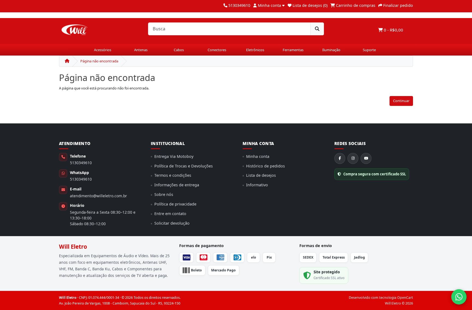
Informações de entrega (176, 184)
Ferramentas (293, 49)
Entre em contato (170, 213)
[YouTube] (366, 158)
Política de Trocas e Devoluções (183, 166)
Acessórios (102, 49)
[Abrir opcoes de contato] (459, 297)
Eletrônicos (255, 49)
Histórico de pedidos (265, 166)
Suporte (369, 49)
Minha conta (257, 156)
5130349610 (81, 162)
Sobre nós (163, 194)
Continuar (401, 100)
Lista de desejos (261, 175)
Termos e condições (172, 175)
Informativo (257, 184)
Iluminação (331, 49)
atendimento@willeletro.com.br (98, 195)
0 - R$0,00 (393, 30)
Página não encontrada (99, 61)
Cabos (179, 49)
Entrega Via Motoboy (173, 156)
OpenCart (405, 297)
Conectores (217, 49)
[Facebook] (339, 158)
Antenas (141, 49)
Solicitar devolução (172, 223)
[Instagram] (352, 158)
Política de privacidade (175, 204)
